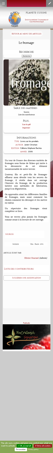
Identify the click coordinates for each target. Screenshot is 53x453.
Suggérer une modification (26, 278)
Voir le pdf (26, 124)
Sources (26, 112)
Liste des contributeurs (26, 115)
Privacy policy (33, 449)
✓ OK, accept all (24, 446)
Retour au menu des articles (26, 34)
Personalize (21, 449)
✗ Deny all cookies (43, 446)
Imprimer (26, 128)
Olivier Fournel (31, 258)
